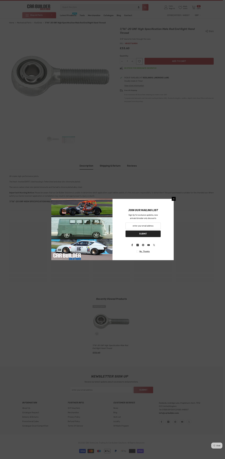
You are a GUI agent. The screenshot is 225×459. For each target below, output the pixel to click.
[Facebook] (132, 245)
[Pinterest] (143, 245)
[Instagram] (137, 245)
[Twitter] (154, 245)
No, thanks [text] (144, 251)
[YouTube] (148, 245)
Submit (143, 234)
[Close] (174, 199)
